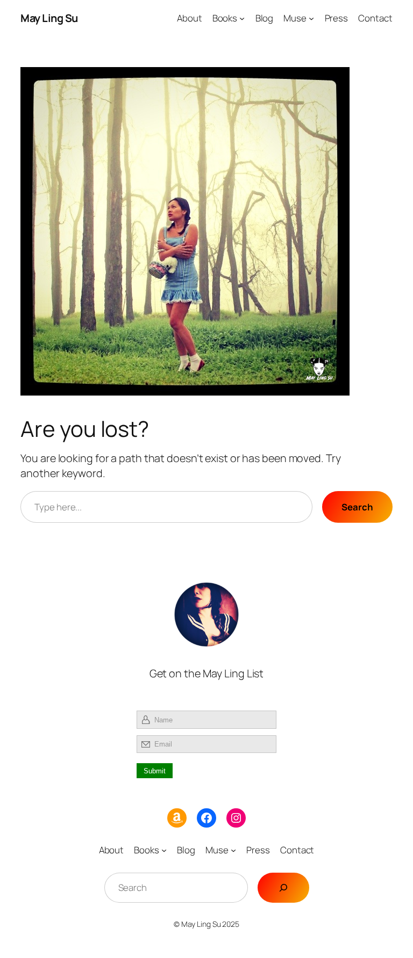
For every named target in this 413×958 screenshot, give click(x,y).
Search (357, 507)
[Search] (283, 888)
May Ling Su (49, 18)
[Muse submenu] (311, 18)
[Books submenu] (242, 18)
